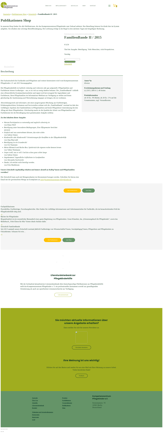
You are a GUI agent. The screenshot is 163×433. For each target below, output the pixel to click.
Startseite (6, 14)
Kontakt (93, 5)
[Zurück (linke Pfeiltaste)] (1, 431)
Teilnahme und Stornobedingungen (42, 412)
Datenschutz (35, 414)
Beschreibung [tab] (9, 67)
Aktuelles (74, 5)
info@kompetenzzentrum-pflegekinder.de (55, 180)
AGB (33, 419)
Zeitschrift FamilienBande (84, 34)
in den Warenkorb (70, 61)
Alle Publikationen (72, 190)
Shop (84, 5)
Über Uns (35, 400)
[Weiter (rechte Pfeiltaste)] (3, 431)
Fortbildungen (66, 400)
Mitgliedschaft (61, 5)
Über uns (48, 5)
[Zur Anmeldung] (81, 337)
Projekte (64, 398)
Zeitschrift (32, 14)
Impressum (35, 417)
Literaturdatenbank (38, 405)
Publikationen (69, 34)
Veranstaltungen (67, 403)
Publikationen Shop (19, 14)
